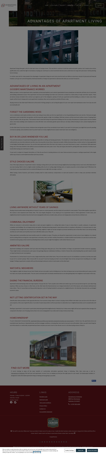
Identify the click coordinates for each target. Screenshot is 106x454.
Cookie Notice (36, 452)
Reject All (80, 450)
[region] (53, 450)
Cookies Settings (69, 450)
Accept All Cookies (92, 450)
